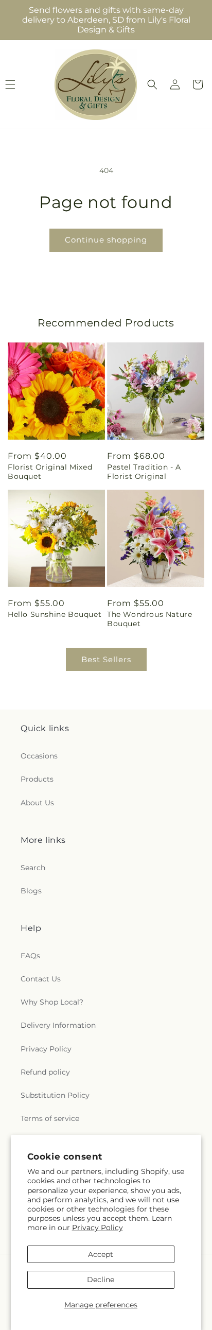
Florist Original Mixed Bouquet (50, 471)
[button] (152, 84)
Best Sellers (106, 659)
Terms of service (50, 1118)
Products (37, 779)
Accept (100, 1254)
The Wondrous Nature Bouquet (149, 619)
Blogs (31, 890)
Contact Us (41, 978)
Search (33, 867)
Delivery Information (58, 1025)
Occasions (39, 756)
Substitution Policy (55, 1095)
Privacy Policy (97, 1227)
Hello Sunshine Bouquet (54, 614)
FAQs (30, 955)
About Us (37, 802)
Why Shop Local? (52, 1002)
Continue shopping (106, 240)
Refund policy (45, 1072)
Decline (100, 1279)
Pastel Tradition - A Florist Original (144, 471)
